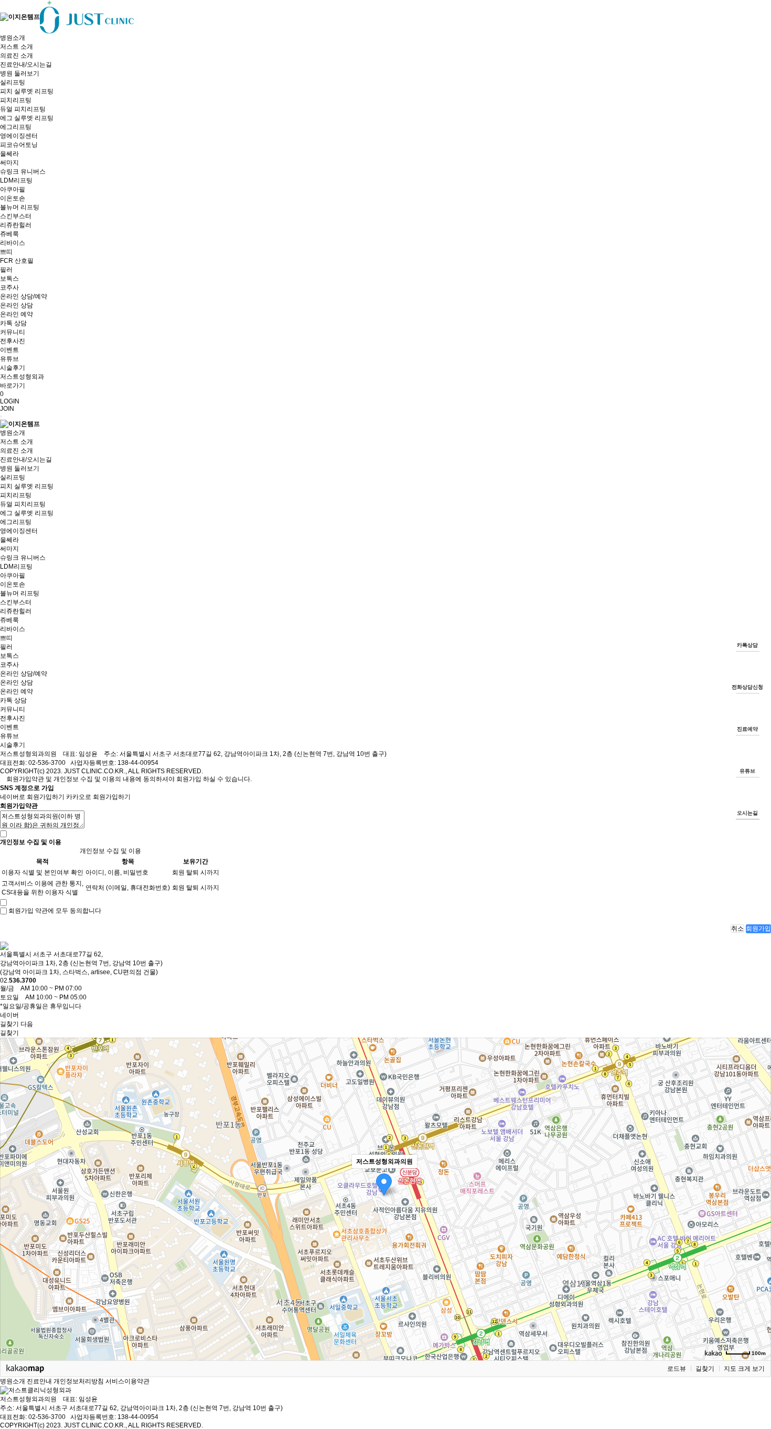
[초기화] (758, 1217)
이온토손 (12, 198)
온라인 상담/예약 (23, 296)
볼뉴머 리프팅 (19, 207)
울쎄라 (9, 153)
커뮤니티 (12, 332)
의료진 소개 (16, 55)
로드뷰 (676, 1368)
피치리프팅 (15, 100)
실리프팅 (12, 82)
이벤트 (9, 350)
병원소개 (12, 37)
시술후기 (12, 367)
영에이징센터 (19, 136)
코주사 (9, 287)
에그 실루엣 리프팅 (26, 118)
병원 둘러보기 (19, 73)
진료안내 (39, 1381)
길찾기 (704, 1368)
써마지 (9, 162)
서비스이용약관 (127, 1381)
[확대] (758, 1179)
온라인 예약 (16, 314)
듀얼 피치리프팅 (23, 109)
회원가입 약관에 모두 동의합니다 (54, 910)
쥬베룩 (9, 234)
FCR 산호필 (17, 260)
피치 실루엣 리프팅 (26, 91)
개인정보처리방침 (78, 1381)
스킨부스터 (15, 216)
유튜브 (9, 358)
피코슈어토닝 (19, 144)
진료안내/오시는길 (26, 64)
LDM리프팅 (16, 180)
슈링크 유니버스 (23, 171)
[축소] (758, 1197)
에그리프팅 (15, 127)
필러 (6, 269)
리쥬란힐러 (15, 225)
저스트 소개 (16, 46)
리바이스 (12, 243)
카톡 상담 (13, 323)
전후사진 (12, 341)
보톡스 (9, 278)
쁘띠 (6, 251)
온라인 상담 (16, 305)
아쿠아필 (12, 189)
